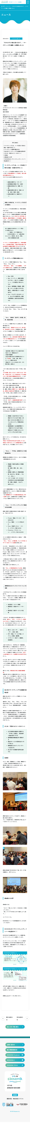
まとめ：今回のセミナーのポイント (12, 153)
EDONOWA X (10, 1060)
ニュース (8, 6)
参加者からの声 (8, 157)
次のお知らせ (20, 1018)
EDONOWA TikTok (12, 1065)
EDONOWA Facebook (13, 1055)
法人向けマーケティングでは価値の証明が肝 (14, 151)
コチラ (7, 996)
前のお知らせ (9, 1018)
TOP (4, 6)
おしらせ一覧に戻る (13, 1027)
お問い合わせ (11, 1045)
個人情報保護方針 (12, 1050)
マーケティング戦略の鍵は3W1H (12, 149)
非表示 (16, 142)
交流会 (6, 155)
